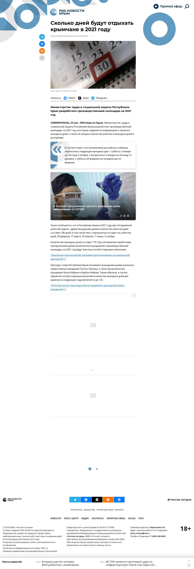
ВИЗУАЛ (119, 510)
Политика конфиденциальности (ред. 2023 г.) (25, 548)
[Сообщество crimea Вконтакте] (86, 499)
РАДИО (85, 518)
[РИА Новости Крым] (67, 12)
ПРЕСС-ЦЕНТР (71, 518)
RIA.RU (131, 518)
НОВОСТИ (55, 518)
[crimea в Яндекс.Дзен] (97, 499)
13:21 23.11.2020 (57, 36)
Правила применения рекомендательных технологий (30, 551)
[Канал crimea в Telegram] (74, 499)
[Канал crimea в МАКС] (119, 499)
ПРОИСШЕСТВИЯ (105, 510)
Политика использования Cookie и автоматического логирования (29, 544)
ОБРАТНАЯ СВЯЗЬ (116, 518)
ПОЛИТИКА (76, 510)
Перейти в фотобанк (69, 91)
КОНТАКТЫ (98, 518)
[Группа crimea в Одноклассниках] (108, 499)
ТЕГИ (141, 518)
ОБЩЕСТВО (89, 510)
